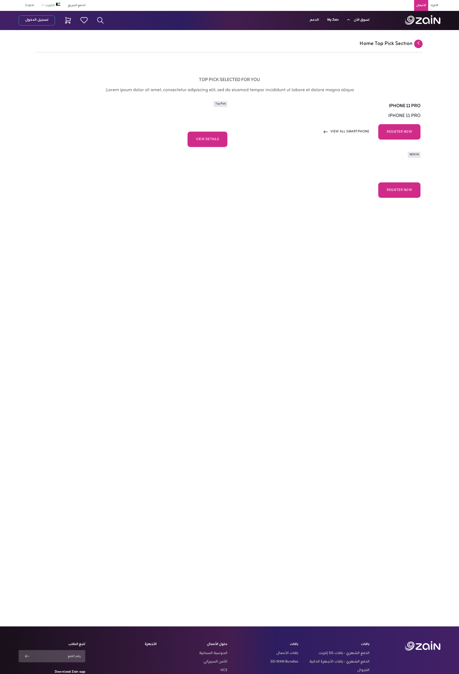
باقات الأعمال (287, 653)
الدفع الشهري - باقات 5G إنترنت (343, 653)
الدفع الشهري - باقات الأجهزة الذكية (339, 662)
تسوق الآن (361, 20)
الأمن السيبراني (215, 662)
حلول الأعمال (217, 644)
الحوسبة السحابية (213, 653)
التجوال (363, 670)
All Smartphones (353, 190)
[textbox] (48, 5)
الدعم (314, 20)
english (29, 5)
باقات (365, 644)
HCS (223, 670)
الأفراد (434, 5)
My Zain (333, 20)
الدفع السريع (77, 5)
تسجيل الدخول (36, 20)
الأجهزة (150, 644)
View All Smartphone (349, 132)
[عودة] (418, 43)
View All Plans (165, 139)
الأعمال (421, 5)
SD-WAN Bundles (284, 662)
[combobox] (48, 5)
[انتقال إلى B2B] (422, 20)
